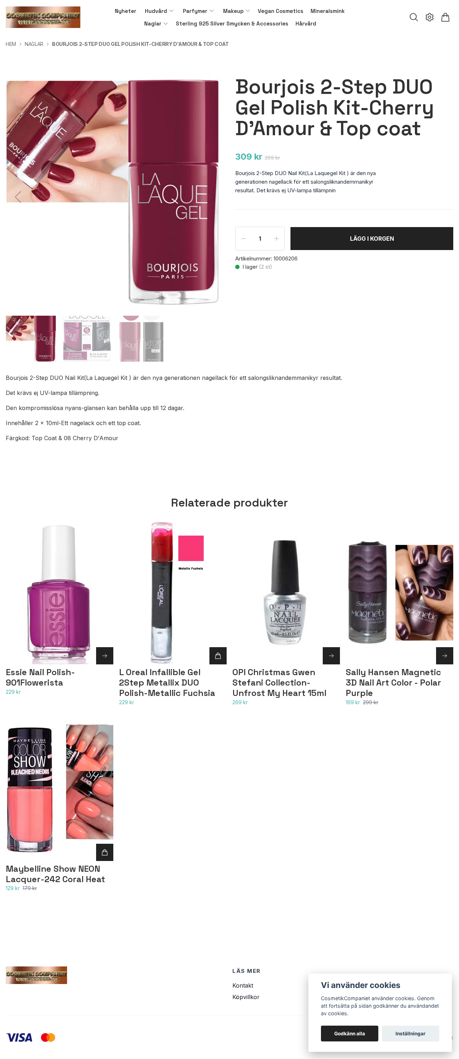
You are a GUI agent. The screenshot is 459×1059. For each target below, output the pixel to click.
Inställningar (411, 1033)
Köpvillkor (246, 997)
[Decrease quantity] (243, 238)
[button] (211, 197)
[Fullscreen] (209, 90)
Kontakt (242, 985)
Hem (11, 44)
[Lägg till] (218, 655)
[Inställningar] (429, 17)
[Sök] (414, 17)
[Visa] (104, 655)
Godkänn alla (349, 1033)
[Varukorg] (445, 17)
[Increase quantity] (276, 238)
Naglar (34, 44)
